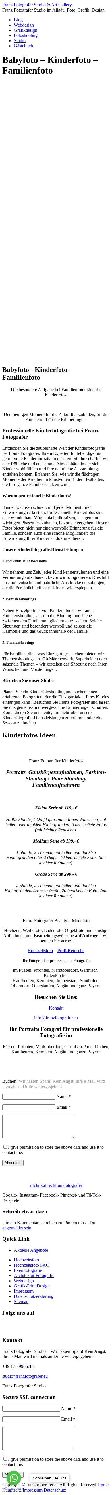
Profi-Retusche (70, 950)
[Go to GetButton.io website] (14, 1489)
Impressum (24, 1291)
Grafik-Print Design (32, 1285)
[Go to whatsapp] (14, 1478)
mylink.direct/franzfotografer (56, 1185)
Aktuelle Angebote (31, 1250)
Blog (18, 19)
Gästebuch (23, 45)
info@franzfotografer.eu (56, 1017)
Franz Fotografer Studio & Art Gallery (37, 4)
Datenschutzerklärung (33, 1296)
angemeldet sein (16, 1227)
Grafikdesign (25, 30)
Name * (64, 1096)
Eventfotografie (28, 1270)
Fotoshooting (26, 35)
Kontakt (56, 1008)
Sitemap (21, 1301)
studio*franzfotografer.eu (25, 1376)
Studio (20, 40)
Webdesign (24, 24)
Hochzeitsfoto (40, 950)
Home (103, 1484)
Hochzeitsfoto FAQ (31, 1265)
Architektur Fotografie (34, 1275)
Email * (64, 1107)
